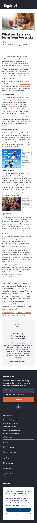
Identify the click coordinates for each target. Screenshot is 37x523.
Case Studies (10, 474)
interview (18, 66)
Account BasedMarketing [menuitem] (11, 433)
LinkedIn (19, 358)
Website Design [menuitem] (8, 437)
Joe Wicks (16, 243)
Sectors (8, 468)
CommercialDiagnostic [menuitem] (10, 420)
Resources (9, 463)
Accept (18, 510)
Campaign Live (11, 276)
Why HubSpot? (11, 452)
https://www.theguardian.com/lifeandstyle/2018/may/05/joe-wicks (16, 313)
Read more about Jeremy (17, 361)
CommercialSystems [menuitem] (9, 427)
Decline (18, 515)
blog (7, 104)
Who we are (10, 447)
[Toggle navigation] (31, 6)
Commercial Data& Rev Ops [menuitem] (11, 430)
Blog (7, 458)
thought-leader (14, 107)
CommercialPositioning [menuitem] (10, 423)
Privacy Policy (23, 505)
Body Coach (22, 100)
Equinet (14, 91)
